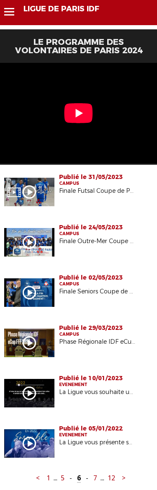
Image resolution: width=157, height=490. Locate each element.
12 (111, 478)
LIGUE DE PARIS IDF (61, 8)
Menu (13, 12)
